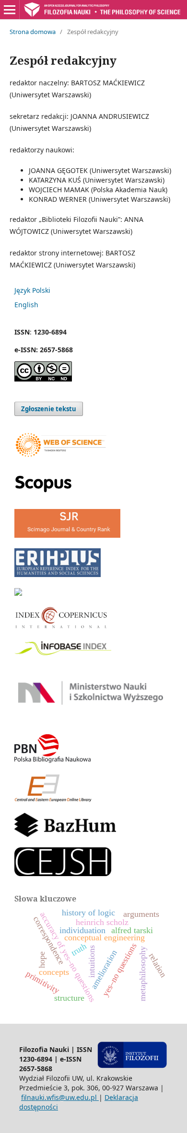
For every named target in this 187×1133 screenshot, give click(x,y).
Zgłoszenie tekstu (48, 409)
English (26, 304)
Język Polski (32, 290)
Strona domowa (33, 31)
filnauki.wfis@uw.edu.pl (60, 1097)
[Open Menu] (9, 9)
